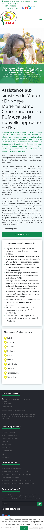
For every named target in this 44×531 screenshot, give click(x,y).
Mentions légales (36, 528)
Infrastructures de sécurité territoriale (17, 481)
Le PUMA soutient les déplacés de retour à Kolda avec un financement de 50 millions (22, 318)
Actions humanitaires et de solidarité (16, 471)
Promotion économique (10, 477)
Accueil (7, 74)
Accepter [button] (24, 528)
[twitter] (30, 8)
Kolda (9, 355)
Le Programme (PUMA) (9, 435)
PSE (3, 454)
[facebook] (23, 8)
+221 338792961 (11, 6)
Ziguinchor (11, 377)
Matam (10, 360)
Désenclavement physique (11, 468)
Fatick (9, 338)
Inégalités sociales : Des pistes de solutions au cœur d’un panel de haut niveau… (21, 251)
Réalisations (6, 448)
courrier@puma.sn (29, 6)
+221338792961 (7, 407)
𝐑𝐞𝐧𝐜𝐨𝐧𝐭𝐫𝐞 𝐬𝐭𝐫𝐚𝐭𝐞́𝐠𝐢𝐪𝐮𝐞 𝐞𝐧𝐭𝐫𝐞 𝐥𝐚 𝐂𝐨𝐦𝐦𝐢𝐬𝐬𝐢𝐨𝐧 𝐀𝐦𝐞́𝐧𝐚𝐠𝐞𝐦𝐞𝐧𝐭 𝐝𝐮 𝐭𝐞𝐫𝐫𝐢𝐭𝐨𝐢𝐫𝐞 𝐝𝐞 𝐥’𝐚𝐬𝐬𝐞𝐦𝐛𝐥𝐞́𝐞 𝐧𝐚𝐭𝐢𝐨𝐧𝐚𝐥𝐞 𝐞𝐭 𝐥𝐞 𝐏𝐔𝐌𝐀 (22, 275)
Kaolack (10, 346)
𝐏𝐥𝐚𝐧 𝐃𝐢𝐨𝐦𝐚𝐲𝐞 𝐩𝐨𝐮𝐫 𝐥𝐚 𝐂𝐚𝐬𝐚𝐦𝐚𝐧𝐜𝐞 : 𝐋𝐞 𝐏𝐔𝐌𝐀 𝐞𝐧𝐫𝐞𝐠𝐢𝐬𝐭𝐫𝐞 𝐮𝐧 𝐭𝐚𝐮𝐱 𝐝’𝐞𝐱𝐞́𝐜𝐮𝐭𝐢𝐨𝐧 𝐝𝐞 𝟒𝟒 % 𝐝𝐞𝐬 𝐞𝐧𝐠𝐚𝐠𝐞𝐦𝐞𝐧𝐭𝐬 (22, 267)
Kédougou (11, 351)
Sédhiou (10, 368)
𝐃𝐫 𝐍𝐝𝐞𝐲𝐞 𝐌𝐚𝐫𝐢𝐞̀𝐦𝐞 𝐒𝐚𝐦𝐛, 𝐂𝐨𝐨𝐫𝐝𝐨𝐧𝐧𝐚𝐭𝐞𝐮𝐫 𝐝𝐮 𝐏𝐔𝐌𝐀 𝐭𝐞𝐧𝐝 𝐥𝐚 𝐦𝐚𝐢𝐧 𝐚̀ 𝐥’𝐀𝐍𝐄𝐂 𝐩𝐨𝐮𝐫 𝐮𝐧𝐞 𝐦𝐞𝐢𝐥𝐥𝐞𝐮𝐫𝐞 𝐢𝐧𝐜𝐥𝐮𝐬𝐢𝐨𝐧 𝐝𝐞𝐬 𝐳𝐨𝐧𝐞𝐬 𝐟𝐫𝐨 (22, 283)
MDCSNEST (5, 457)
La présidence (7, 451)
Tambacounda (13, 373)
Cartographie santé (9, 432)
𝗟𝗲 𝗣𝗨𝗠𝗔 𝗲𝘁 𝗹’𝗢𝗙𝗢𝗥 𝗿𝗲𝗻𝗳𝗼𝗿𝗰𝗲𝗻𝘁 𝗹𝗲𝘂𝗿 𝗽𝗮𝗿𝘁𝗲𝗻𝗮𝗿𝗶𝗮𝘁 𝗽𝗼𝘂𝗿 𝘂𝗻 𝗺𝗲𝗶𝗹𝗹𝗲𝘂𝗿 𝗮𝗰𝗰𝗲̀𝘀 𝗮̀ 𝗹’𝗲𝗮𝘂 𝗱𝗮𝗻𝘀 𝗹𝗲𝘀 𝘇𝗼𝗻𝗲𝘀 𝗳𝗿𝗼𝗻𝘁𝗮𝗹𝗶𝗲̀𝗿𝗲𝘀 (23, 259)
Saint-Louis (12, 364)
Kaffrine (10, 342)
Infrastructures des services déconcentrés (18, 484)
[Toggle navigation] (41, 18)
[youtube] (26, 8)
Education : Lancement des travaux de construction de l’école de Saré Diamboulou (22, 310)
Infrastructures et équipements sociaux (17, 474)
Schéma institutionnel (10, 438)
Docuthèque (6, 445)
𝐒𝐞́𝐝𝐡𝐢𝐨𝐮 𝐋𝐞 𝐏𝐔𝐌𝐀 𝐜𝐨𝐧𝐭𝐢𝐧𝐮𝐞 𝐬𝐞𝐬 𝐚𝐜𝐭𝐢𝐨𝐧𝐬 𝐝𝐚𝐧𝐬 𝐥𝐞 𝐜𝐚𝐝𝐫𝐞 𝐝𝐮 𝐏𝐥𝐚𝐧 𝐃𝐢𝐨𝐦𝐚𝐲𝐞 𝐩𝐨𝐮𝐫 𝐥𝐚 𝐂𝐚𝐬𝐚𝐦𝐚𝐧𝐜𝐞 (23, 302)
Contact (5, 441)
